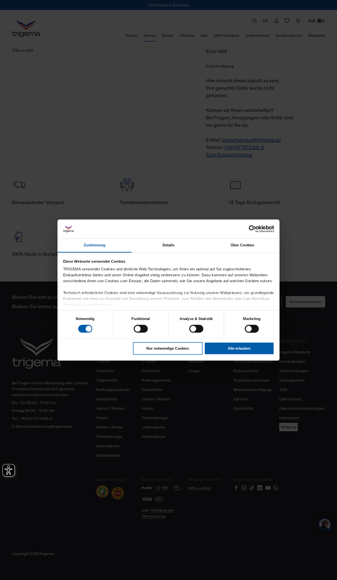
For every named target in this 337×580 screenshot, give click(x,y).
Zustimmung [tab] (95, 245)
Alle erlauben (239, 348)
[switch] (141, 329)
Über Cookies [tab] (242, 245)
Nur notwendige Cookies (167, 348)
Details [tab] (169, 245)
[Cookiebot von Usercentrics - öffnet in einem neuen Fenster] (252, 229)
